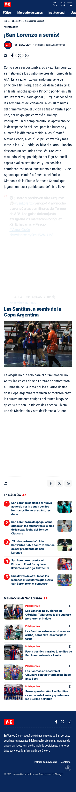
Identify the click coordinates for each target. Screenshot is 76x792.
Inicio (6, 21)
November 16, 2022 (23, 303)
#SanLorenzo (24, 203)
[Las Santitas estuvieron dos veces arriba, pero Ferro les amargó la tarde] (13, 632)
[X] (62, 722)
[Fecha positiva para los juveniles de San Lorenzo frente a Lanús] (13, 652)
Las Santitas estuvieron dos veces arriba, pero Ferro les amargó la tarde (47, 634)
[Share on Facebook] (12, 55)
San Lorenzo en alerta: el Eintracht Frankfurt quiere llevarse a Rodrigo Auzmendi (30, 564)
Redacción (24, 44)
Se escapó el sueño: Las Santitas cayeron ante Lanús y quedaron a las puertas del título (47, 695)
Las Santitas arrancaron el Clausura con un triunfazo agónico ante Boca (48, 674)
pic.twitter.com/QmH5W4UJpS (32, 235)
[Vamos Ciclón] (7, 4)
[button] (55, 4)
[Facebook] (56, 722)
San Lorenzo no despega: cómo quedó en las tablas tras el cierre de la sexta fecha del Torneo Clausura (32, 527)
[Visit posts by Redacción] (8, 45)
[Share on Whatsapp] (26, 55)
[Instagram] (69, 722)
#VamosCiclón (20, 230)
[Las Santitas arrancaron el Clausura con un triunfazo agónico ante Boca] (13, 672)
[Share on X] (19, 55)
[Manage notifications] (68, 768)
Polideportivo (17, 21)
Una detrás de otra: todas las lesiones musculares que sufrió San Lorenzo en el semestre (32, 579)
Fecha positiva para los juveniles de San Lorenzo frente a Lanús (48, 653)
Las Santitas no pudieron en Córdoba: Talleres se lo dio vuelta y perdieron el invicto (48, 614)
